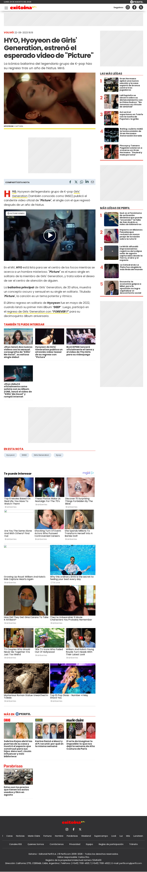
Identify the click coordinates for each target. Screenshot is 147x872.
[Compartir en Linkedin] (87, 182)
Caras (9, 835)
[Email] (92, 182)
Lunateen (138, 835)
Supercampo (101, 835)
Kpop (58, 455)
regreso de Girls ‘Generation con (38, 312)
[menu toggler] (6, 7)
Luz (121, 835)
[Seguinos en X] (141, 7)
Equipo (89, 844)
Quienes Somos (36, 844)
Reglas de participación (111, 844)
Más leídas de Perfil (115, 208)
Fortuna (47, 835)
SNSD (24, 455)
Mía (128, 835)
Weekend (86, 835)
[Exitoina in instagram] (128, 7)
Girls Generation (41, 455)
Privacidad (74, 844)
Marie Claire (34, 835)
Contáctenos (57, 844)
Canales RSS (15, 844)
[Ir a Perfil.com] (136, 2)
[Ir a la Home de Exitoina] (23, 8)
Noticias (20, 835)
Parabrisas (72, 835)
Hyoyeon (10, 455)
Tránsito (133, 844)
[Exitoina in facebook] (134, 7)
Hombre (59, 835)
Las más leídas (111, 74)
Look (113, 835)
